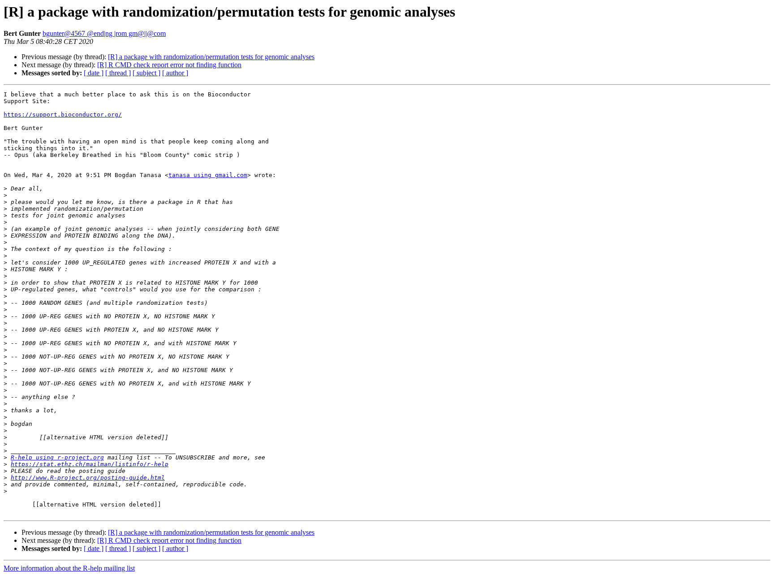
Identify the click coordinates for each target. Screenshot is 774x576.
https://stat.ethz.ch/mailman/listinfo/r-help (89, 464)
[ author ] (175, 73)
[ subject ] (146, 73)
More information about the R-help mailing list (69, 568)
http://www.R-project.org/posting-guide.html (88, 477)
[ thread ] (118, 73)
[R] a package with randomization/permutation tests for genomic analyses (211, 57)
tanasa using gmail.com (207, 175)
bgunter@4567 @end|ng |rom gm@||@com (104, 33)
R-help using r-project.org (57, 457)
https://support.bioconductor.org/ (63, 114)
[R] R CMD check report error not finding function (169, 65)
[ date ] (93, 73)
